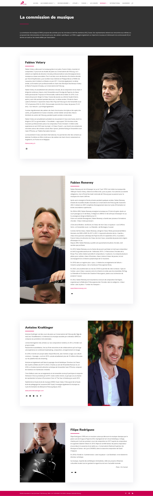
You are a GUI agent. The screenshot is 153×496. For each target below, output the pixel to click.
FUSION (84, 3)
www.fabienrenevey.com (78, 288)
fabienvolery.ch (30, 143)
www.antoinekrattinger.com (34, 391)
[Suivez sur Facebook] (40, 395)
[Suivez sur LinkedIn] (37, 395)
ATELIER (75, 3)
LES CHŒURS (94, 3)
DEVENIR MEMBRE (63, 3)
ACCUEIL (35, 3)
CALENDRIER (126, 3)
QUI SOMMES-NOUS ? (47, 3)
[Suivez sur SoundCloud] (71, 293)
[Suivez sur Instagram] (26, 148)
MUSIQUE (103, 3)
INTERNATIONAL (115, 3)
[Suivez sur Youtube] (30, 395)
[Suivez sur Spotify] (33, 395)
